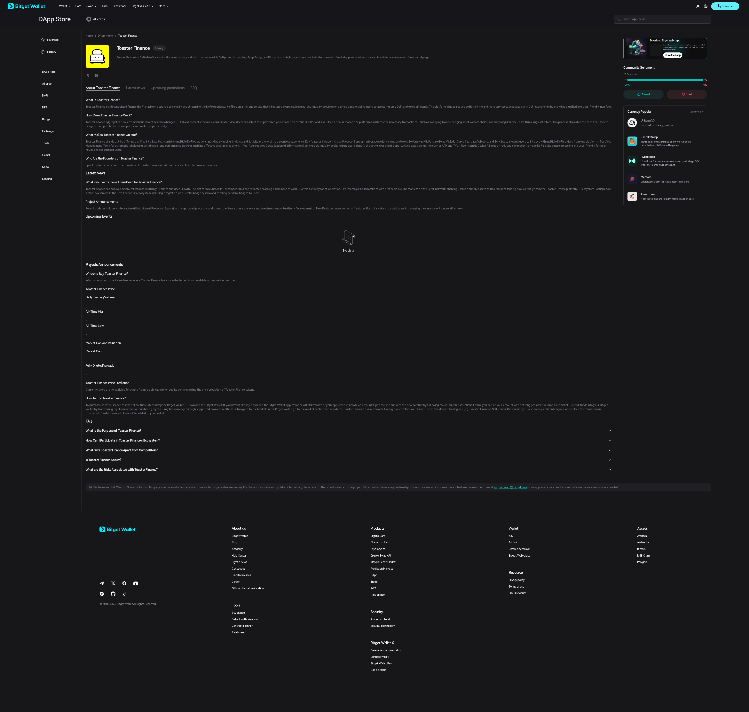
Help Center (239, 555)
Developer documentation (386, 650)
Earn (104, 6)
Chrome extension (519, 549)
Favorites (53, 39)
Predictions (120, 6)
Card (78, 6)
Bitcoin (641, 549)
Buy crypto (238, 612)
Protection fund (380, 619)
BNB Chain (643, 555)
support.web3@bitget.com (510, 487)
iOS (511, 535)
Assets (642, 528)
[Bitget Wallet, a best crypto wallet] (31, 6)
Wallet (63, 6)
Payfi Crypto (378, 549)
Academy (237, 549)
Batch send (238, 632)
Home (89, 35)
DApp (374, 575)
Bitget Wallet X (140, 6)
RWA (373, 588)
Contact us (238, 568)
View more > (696, 111)
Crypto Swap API (381, 555)
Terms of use (516, 586)
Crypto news (239, 562)
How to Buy (378, 594)
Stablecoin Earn (380, 542)
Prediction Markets (382, 568)
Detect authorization (244, 619)
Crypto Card (378, 535)
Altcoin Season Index (383, 562)
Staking (159, 48)
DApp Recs (48, 71)
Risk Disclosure (517, 593)
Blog (234, 542)
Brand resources (241, 575)
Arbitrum (642, 535)
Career (236, 581)
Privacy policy (516, 580)
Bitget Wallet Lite (519, 555)
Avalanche (643, 542)
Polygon (642, 562)
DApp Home (105, 35)
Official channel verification (248, 588)
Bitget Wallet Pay (381, 663)
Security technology (383, 625)
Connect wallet (380, 656)
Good (646, 94)
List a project (379, 669)
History (51, 51)
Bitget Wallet (240, 535)
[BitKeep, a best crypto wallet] (123, 529)
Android (513, 542)
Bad (689, 94)
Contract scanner (242, 625)
